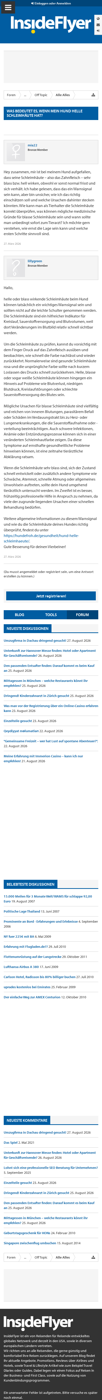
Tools (51, 614)
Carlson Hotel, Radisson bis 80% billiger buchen (40, 977)
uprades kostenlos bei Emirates (27, 987)
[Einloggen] (98, 31)
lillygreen (35, 261)
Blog (19, 614)
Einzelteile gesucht (18, 721)
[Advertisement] (51, 821)
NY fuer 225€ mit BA (19, 936)
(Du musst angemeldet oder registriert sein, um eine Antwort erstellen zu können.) (49, 574)
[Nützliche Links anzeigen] (93, 95)
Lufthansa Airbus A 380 (22, 967)
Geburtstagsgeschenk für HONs (27, 1233)
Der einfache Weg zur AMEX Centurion (32, 997)
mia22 (32, 145)
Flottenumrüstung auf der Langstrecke (33, 956)
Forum (82, 614)
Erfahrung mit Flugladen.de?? (26, 946)
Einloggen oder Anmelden (52, 3)
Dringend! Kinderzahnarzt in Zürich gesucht (37, 695)
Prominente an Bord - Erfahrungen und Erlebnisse (41, 921)
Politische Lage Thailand (22, 911)
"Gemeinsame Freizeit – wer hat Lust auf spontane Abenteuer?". (51, 741)
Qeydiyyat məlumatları (21, 731)
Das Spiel (11, 1142)
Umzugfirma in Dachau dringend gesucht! (35, 640)
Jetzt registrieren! (51, 595)
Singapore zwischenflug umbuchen (30, 1243)
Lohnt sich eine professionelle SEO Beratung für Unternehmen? (51, 1167)
